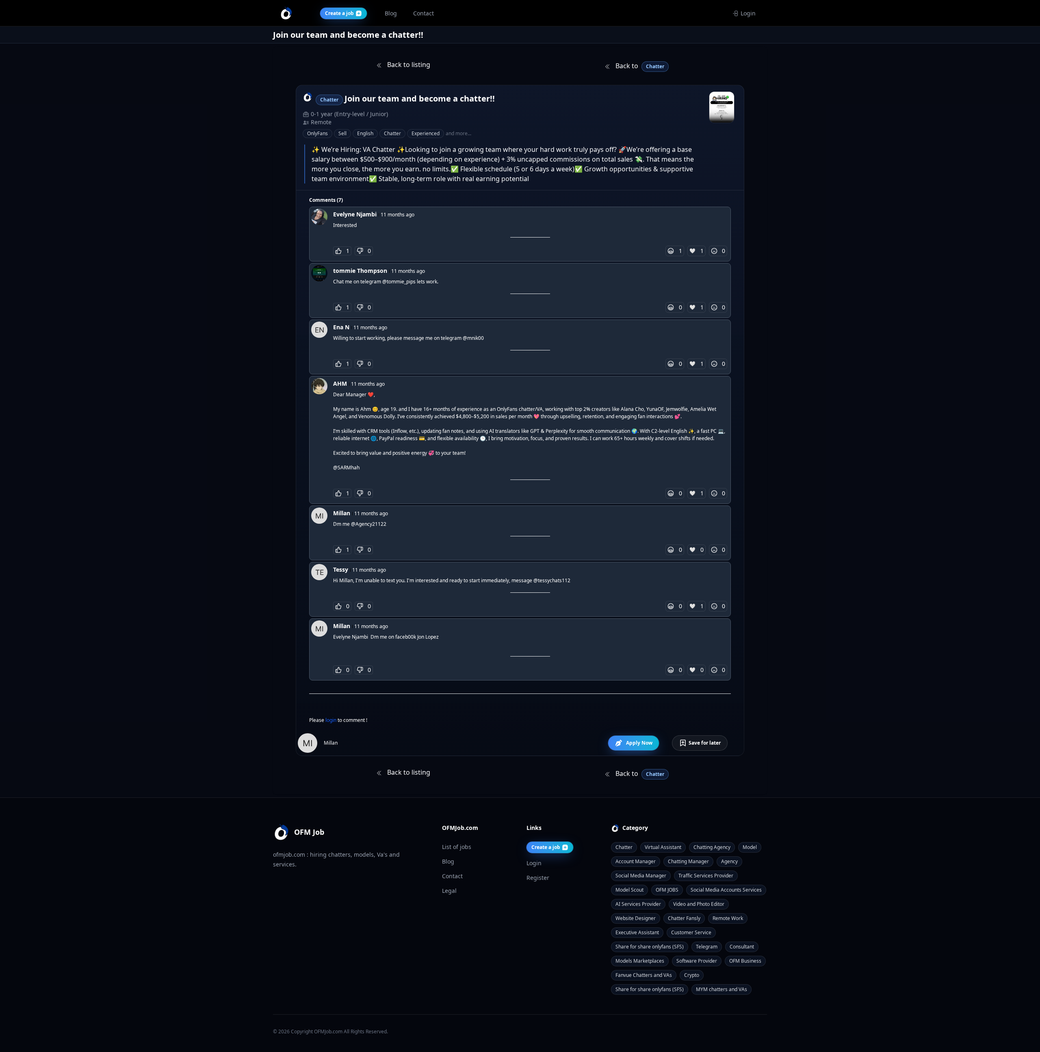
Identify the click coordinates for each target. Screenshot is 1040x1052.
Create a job (545, 847)
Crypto (691, 975)
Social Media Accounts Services (726, 889)
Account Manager (635, 861)
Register (537, 877)
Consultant (742, 946)
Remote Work (728, 918)
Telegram (706, 946)
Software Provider (696, 960)
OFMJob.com (328, 1031)
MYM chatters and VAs (721, 989)
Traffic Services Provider (705, 875)
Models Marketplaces (639, 960)
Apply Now (639, 742)
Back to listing (408, 64)
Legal (449, 890)
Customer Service (691, 932)
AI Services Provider (638, 904)
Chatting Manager (688, 861)
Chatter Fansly (684, 918)
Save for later (705, 742)
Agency (729, 861)
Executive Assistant (637, 932)
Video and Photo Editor (698, 904)
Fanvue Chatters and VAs (643, 975)
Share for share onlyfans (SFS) (649, 946)
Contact (452, 876)
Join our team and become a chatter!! (419, 98)
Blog (448, 861)
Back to (639, 65)
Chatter (624, 847)
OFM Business (745, 960)
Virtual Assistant (663, 847)
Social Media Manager (640, 875)
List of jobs (456, 847)
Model (750, 847)
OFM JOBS (667, 889)
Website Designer (635, 918)
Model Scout (629, 889)
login (331, 720)
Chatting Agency (711, 847)
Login (748, 13)
